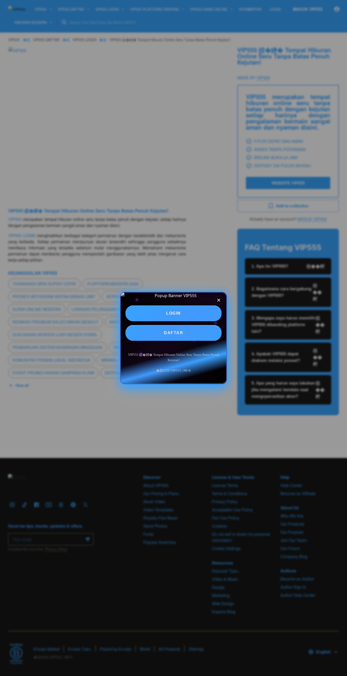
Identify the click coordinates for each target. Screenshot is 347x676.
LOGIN (173, 313)
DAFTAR (173, 333)
